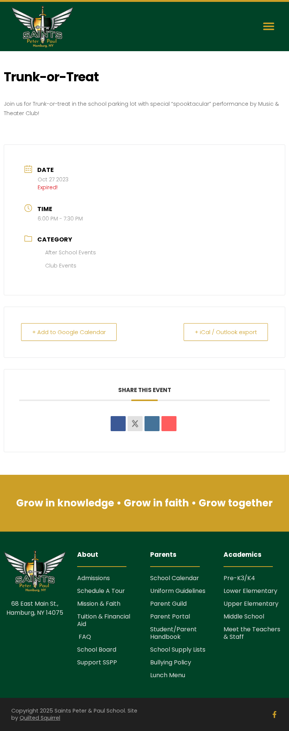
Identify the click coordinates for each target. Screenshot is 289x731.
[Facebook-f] (274, 714)
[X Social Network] (135, 423)
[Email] (168, 423)
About (87, 554)
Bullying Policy (170, 662)
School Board (96, 649)
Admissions (93, 578)
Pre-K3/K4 (239, 578)
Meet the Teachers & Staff (252, 633)
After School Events (70, 252)
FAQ (84, 637)
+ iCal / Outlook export (226, 332)
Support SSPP (97, 662)
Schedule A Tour (101, 591)
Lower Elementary (250, 591)
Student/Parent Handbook (173, 633)
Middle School (244, 616)
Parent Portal (170, 616)
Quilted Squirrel (40, 718)
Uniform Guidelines (177, 591)
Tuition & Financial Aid (103, 620)
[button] (269, 26)
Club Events (60, 265)
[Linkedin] (152, 423)
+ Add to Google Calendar (69, 332)
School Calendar (174, 578)
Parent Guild (168, 604)
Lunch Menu (167, 675)
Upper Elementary (251, 604)
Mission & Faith (98, 604)
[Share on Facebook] (118, 423)
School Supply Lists (177, 649)
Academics (243, 554)
